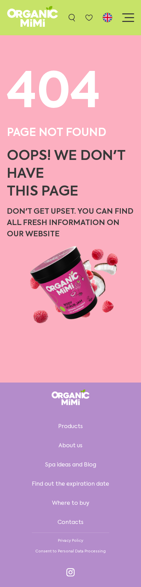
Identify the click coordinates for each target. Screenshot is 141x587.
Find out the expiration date (70, 484)
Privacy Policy (70, 540)
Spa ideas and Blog (70, 465)
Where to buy (70, 503)
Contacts (70, 522)
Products (70, 426)
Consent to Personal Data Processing (70, 551)
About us (70, 446)
